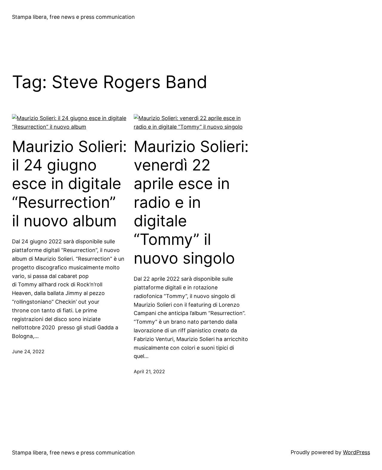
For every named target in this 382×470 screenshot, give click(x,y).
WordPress (356, 452)
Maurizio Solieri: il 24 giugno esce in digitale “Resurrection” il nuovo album (69, 184)
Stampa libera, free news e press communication (73, 17)
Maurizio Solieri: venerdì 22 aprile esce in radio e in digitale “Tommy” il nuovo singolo (191, 202)
